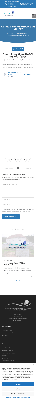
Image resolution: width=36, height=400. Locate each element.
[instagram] (20, 160)
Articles (12, 33)
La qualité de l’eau (7, 348)
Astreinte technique (28, 3)
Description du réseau (8, 361)
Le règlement (5, 358)
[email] (25, 160)
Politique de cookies (11, 397)
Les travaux (5, 335)
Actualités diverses (22, 33)
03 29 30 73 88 (26, 5)
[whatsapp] (29, 160)
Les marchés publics (7, 338)
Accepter (18, 384)
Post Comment (10, 216)
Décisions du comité (7, 333)
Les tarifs (4, 355)
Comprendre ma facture (9, 353)
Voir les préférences (18, 394)
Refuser (18, 389)
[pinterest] (16, 160)
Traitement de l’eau (7, 350)
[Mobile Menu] (33, 14)
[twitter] (11, 160)
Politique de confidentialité (23, 397)
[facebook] (6, 160)
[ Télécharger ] (27, 75)
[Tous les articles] (18, 168)
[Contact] (20, 4)
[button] (33, 365)
